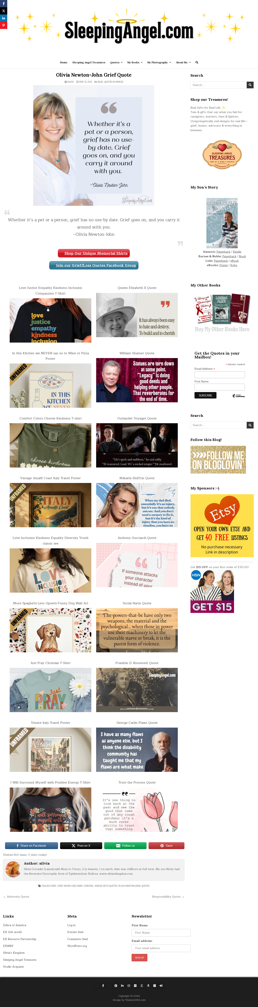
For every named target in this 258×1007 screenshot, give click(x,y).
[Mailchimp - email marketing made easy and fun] (238, 399)
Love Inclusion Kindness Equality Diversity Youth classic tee (50, 540)
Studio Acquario (13, 966)
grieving (89, 885)
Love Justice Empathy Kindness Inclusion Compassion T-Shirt (50, 290)
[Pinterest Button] (116, 985)
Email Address (205, 369)
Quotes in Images (113, 81)
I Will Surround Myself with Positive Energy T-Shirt (50, 782)
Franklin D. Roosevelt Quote (136, 663)
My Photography (157, 62)
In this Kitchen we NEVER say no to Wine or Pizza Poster (50, 356)
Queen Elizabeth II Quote (137, 287)
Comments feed (77, 939)
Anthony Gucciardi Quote (137, 538)
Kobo (233, 265)
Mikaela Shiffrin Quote (137, 478)
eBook (234, 260)
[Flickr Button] (135, 985)
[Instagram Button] (128, 985)
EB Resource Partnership (19, 939)
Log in (71, 925)
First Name (202, 381)
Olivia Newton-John (129, 885)
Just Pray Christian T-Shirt (51, 663)
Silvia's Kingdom (14, 952)
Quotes (115, 62)
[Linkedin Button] (122, 985)
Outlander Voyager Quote (137, 418)
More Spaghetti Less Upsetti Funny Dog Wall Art (50, 603)
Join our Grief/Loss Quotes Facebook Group (96, 265)
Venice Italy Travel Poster (50, 722)
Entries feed (75, 932)
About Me (182, 62)
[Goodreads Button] (154, 985)
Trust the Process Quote (137, 782)
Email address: (142, 941)
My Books (133, 62)
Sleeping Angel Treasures (88, 62)
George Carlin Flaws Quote (137, 722)
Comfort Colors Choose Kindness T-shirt (51, 418)
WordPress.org (77, 946)
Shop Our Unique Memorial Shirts (96, 253)
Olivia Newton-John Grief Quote (93, 75)
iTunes (223, 265)
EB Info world (12, 932)
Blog (100, 81)
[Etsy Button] (141, 985)
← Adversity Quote (16, 896)
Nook (242, 256)
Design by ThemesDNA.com (129, 1000)
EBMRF (8, 946)
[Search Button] (197, 62)
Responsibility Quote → (168, 896)
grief (53, 885)
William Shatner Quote (137, 353)
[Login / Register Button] (161, 985)
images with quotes (106, 885)
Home (64, 62)
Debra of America (14, 925)
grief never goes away (70, 885)
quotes (145, 885)
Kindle (237, 251)
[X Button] (96, 985)
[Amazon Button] (148, 985)
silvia (71, 82)
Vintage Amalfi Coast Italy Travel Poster (50, 478)
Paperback (223, 251)
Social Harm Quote (137, 603)
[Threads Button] (109, 985)
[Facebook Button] (103, 985)
